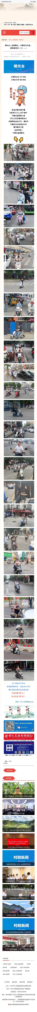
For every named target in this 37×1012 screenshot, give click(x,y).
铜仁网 (27, 971)
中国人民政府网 (18, 964)
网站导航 (22, 982)
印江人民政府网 (17, 974)
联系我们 (30, 982)
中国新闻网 (13, 967)
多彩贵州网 (6, 971)
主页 (9, 40)
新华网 (5, 967)
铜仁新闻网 (6, 974)
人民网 (29, 964)
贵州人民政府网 (24, 967)
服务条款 (14, 982)
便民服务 (15, 40)
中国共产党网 (7, 964)
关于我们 (7, 982)
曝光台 (21, 40)
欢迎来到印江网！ (6, 2)
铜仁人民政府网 (17, 971)
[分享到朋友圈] (10, 763)
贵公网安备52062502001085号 (19, 1004)
